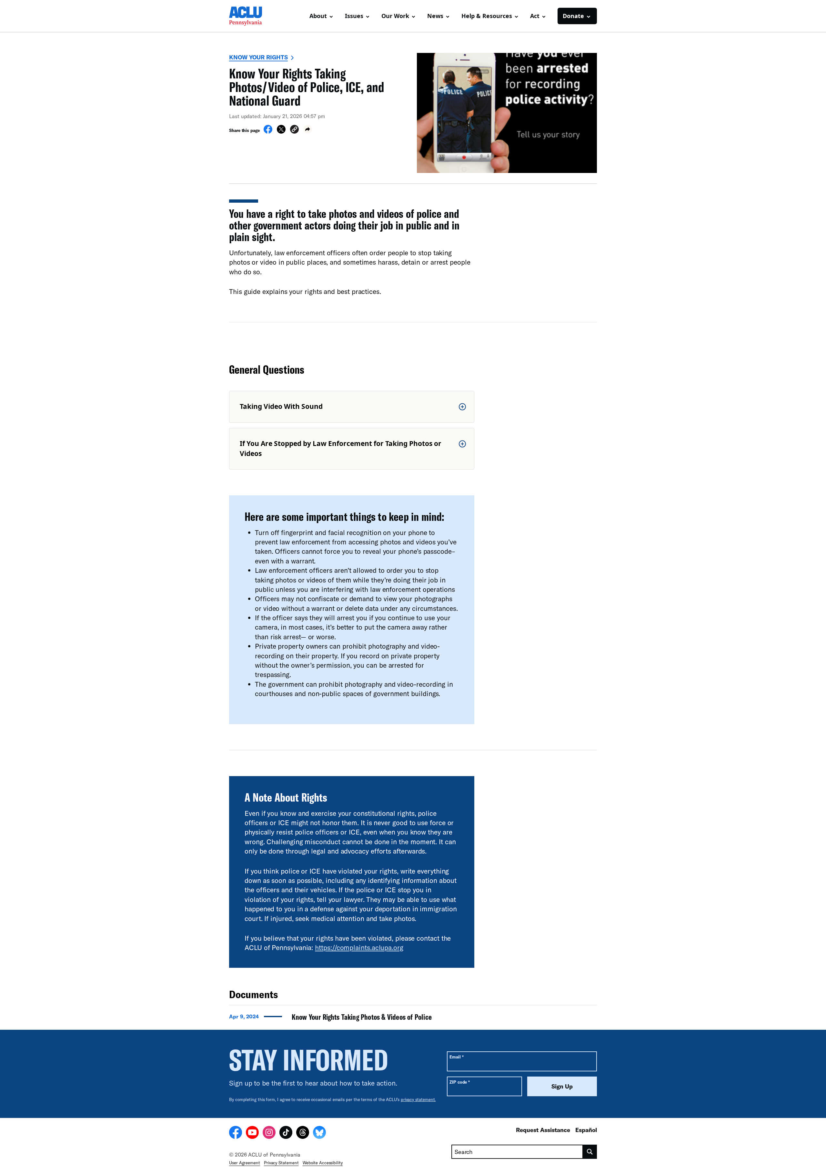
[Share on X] (281, 131)
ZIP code (459, 1082)
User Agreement (244, 1162)
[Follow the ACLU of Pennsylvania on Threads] (302, 1133)
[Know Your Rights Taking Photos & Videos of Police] (413, 1019)
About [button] (318, 16)
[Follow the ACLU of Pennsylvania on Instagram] (269, 1133)
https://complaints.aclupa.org (359, 947)
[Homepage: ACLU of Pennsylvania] (251, 16)
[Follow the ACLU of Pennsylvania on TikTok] (285, 1133)
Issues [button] (354, 16)
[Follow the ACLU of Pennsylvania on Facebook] (235, 1133)
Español (586, 1129)
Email (456, 1056)
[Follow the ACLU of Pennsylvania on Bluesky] (319, 1133)
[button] (294, 130)
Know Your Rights (258, 57)
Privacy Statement (281, 1162)
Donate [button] (573, 16)
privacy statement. (418, 1099)
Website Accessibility (323, 1162)
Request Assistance (543, 1129)
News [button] (435, 16)
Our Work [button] (395, 16)
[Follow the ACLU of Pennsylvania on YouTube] (252, 1133)
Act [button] (534, 16)
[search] (590, 1152)
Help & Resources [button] (486, 16)
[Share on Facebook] (268, 131)
